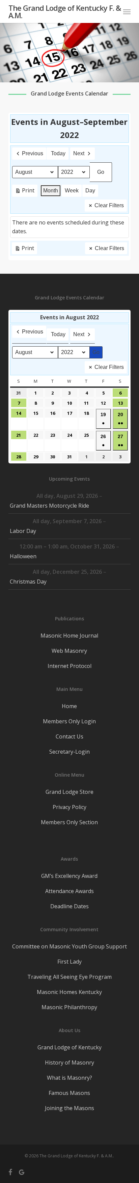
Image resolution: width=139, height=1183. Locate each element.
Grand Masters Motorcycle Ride (49, 505)
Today (58, 153)
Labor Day (23, 531)
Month (50, 190)
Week (72, 190)
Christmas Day (28, 581)
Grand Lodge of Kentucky (69, 1047)
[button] (127, 11)
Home (69, 706)
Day (90, 190)
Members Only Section (69, 822)
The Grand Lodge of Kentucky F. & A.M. (64, 11)
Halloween (23, 556)
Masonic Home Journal (69, 635)
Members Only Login (69, 721)
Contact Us (69, 736)
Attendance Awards (69, 891)
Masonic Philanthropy (69, 1007)
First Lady (69, 961)
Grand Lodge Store (69, 792)
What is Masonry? (69, 1077)
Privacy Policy (69, 807)
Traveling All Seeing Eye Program (69, 976)
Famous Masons (69, 1093)
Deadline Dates (69, 906)
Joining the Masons (69, 1108)
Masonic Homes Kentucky (69, 992)
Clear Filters (109, 205)
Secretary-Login (69, 751)
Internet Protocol (69, 666)
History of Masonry (69, 1062)
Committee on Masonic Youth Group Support (69, 946)
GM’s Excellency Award (69, 876)
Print (24, 192)
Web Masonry (69, 650)
